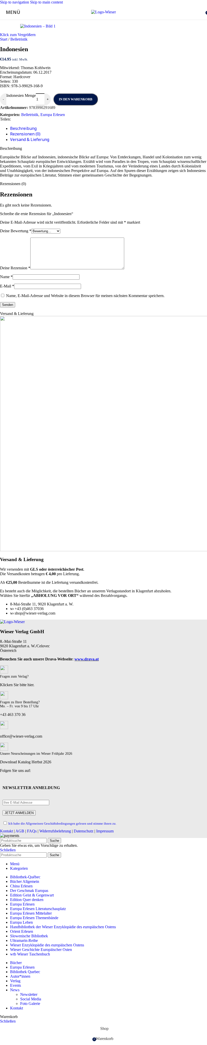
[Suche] (201, 12)
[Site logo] (103, 12)
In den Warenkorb (75, 99)
